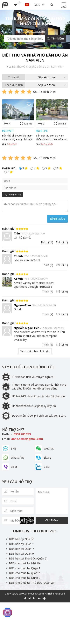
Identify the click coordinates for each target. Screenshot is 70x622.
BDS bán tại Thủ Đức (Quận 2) (28, 558)
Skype (47, 457)
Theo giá (13, 77)
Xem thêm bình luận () (35, 351)
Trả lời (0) (62, 291)
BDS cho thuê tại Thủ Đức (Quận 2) (31, 582)
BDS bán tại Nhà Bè (21, 539)
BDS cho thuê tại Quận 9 (24, 578)
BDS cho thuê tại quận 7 (24, 573)
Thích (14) (47, 242)
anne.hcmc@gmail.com (27, 439)
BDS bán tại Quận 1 (21, 544)
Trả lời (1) (62, 242)
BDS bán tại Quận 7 (21, 549)
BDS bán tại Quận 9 (21, 553)
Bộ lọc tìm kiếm (35, 31)
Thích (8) (47, 265)
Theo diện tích (14, 85)
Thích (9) (47, 344)
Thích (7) (47, 291)
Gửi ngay (51, 520)
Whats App (17, 457)
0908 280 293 (22, 434)
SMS (14, 448)
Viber (14, 466)
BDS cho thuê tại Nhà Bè (25, 563)
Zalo (46, 466)
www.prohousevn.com (31, 593)
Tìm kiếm (57, 38)
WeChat (49, 448)
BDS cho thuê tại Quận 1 (24, 568)
